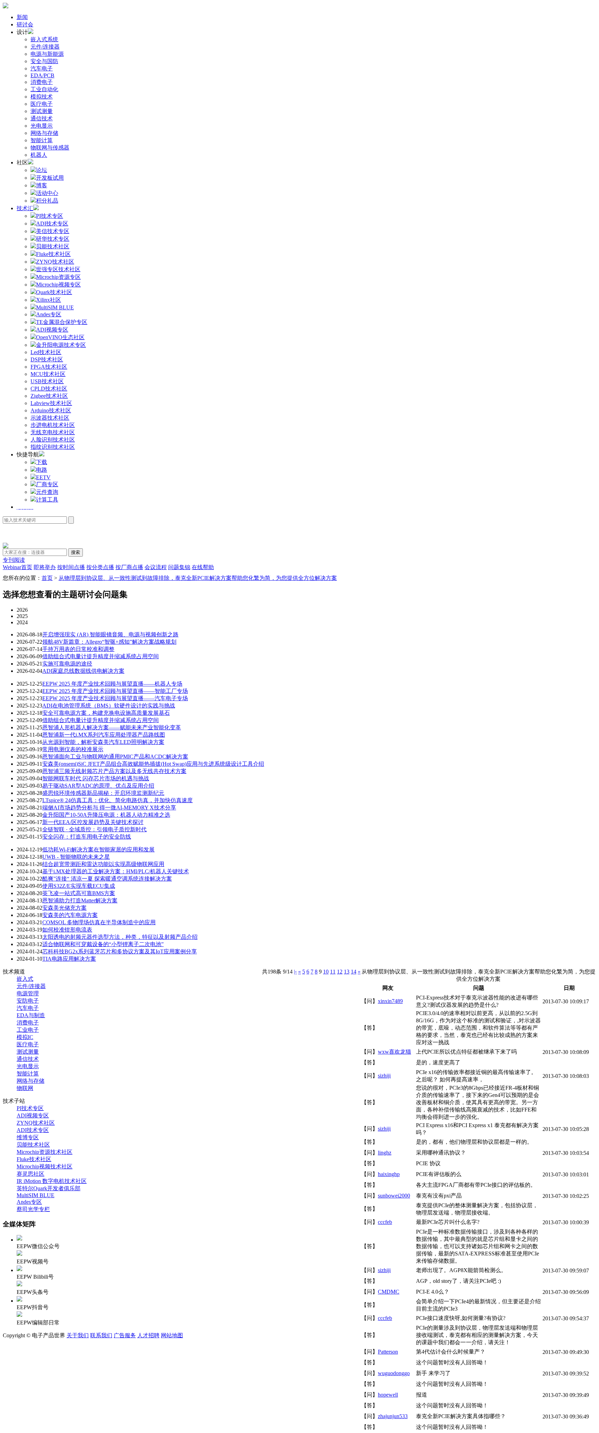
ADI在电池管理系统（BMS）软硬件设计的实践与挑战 (108, 706)
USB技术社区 (47, 381)
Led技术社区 (46, 352)
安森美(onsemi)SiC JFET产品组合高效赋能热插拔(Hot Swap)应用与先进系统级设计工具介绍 (153, 764)
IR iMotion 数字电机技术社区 (52, 1181)
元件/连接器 (45, 47)
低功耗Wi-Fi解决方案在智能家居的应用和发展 (98, 849)
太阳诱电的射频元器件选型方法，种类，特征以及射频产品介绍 (120, 937)
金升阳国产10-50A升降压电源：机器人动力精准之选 (106, 815)
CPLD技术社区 (49, 389)
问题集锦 (179, 567)
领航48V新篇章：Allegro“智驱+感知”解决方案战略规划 (109, 642)
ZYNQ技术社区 (36, 1123)
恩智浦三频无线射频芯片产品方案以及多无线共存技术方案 (114, 771)
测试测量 (42, 111)
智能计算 (42, 140)
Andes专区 (29, 1202)
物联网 (25, 1088)
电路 (41, 470)
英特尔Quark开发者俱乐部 (48, 1188)
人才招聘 (148, 1335)
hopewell (388, 1395)
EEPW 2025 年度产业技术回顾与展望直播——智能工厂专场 (115, 691)
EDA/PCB (42, 75)
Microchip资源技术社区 (44, 1152)
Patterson (388, 1352)
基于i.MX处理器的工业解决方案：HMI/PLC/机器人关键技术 (115, 871)
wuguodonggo (394, 1373)
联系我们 (101, 1335)
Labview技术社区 (51, 403)
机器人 (39, 155)
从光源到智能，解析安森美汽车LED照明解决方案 (103, 742)
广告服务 (125, 1335)
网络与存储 (44, 133)
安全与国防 (44, 61)
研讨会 (25, 24)
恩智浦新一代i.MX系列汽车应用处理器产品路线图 (103, 735)
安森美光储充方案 (64, 908)
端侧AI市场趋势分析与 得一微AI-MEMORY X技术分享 (109, 807)
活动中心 (47, 193)
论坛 (41, 170)
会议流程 (156, 567)
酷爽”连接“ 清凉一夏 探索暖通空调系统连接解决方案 (107, 879)
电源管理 (28, 993)
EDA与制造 (31, 1015)
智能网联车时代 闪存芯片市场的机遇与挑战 (95, 778)
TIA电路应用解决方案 (69, 959)
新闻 (22, 17)
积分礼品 (47, 201)
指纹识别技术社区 (53, 447)
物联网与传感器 (50, 148)
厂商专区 (47, 484)
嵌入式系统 (44, 39)
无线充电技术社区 (53, 432)
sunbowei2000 (394, 1196)
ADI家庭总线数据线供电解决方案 (83, 671)
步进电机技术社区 (53, 425)
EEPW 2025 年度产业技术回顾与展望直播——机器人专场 (112, 684)
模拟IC (25, 1037)
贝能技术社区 (33, 1145)
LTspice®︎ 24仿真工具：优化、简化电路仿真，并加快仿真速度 (117, 800)
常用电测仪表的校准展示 (72, 749)
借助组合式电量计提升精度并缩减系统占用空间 (100, 656)
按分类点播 (100, 567)
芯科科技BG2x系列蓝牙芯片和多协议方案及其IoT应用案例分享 (119, 951)
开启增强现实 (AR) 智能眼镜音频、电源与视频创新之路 (110, 634)
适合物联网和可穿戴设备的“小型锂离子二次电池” (103, 944)
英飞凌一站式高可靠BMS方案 (78, 893)
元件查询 (47, 492)
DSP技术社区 (47, 359)
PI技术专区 (30, 1108)
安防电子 (28, 1001)
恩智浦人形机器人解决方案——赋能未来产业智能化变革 (111, 727)
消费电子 (42, 82)
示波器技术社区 (50, 418)
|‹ (295, 972)
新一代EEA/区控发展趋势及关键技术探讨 (93, 822)
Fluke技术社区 (34, 1159)
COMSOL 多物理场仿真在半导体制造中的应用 (99, 922)
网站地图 (172, 1335)
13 (346, 972)
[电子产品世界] (5, 6)
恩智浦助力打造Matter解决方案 (80, 900)
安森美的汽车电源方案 (70, 915)
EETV (43, 477)
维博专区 (28, 1137)
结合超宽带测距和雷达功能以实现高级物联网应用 (103, 864)
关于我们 (78, 1335)
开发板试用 (50, 178)
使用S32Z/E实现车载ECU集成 (78, 886)
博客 (41, 185)
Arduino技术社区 (51, 410)
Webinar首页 (17, 567)
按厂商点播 (129, 567)
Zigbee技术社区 (49, 396)
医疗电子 (42, 104)
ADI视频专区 (33, 1115)
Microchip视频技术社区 (44, 1166)
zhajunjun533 (393, 1416)
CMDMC (388, 1292)
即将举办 (45, 567)
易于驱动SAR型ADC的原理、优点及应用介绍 (98, 786)
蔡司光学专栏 (33, 1209)
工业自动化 (44, 89)
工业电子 (28, 1030)
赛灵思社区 (30, 1174)
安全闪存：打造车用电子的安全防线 (86, 837)
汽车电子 (42, 68)
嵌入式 (25, 979)
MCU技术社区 (48, 374)
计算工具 (47, 500)
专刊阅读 (14, 560)
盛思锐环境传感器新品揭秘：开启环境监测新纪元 (103, 793)
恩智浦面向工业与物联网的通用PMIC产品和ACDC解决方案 (115, 757)
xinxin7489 (390, 1001)
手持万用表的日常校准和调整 (78, 649)
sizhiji (384, 1076)
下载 (41, 462)
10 (326, 972)
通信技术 (42, 118)
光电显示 (42, 126)
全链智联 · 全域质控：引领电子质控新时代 (94, 829)
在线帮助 (203, 567)
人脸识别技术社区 (53, 440)
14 (353, 972)
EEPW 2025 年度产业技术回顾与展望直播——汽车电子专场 (115, 698)
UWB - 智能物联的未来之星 (76, 857)
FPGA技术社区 (49, 367)
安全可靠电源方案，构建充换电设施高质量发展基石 (106, 713)
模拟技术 (42, 97)
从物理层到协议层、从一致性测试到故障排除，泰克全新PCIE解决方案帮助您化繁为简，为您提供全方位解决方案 (198, 578)
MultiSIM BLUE (35, 1195)
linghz (384, 1153)
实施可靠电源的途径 (67, 664)
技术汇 (25, 208)
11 (333, 972)
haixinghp (389, 1174)
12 (339, 972)
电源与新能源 (47, 54)
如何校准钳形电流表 (67, 930)
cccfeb (385, 1222)
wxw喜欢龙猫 (394, 1052)
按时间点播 (71, 567)
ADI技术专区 (33, 1130)
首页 (47, 578)
